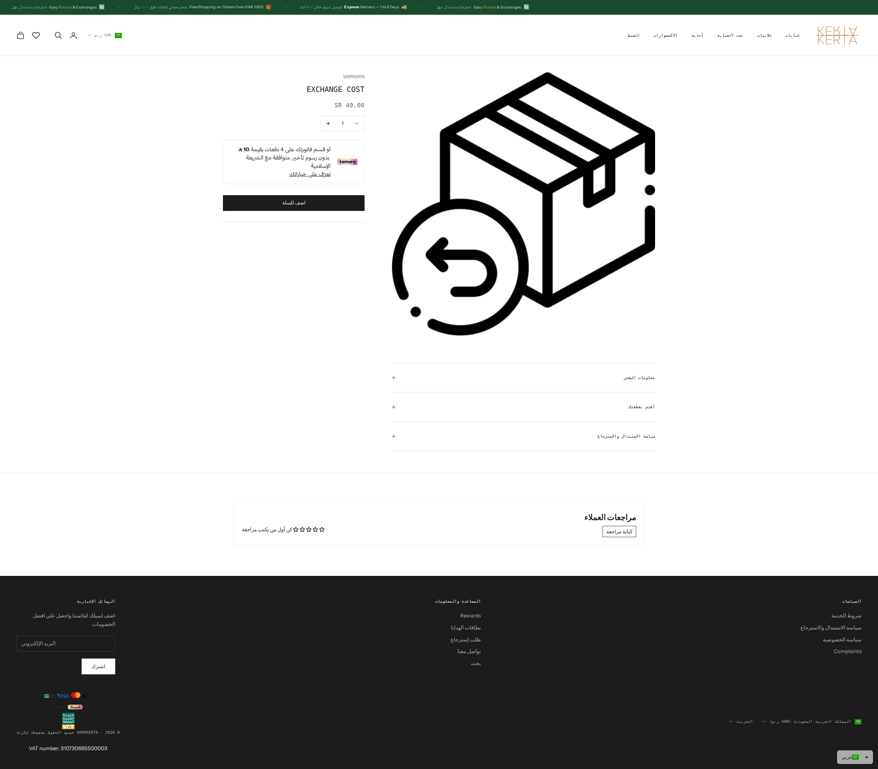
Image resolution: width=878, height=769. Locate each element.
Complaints (848, 651)
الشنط (634, 35)
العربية (744, 721)
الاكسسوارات (666, 35)
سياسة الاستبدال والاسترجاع (831, 627)
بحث (476, 663)
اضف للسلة (294, 203)
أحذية (697, 35)
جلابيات (764, 35)
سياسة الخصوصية (842, 639)
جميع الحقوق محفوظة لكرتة (45, 732)
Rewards (470, 615)
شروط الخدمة (846, 615)
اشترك (98, 666)
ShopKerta (354, 76)
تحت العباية (730, 35)
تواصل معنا (469, 651)
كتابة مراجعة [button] (619, 531)
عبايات (792, 35)
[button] (855, 757)
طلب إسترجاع (466, 639)
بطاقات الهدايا (466, 627)
